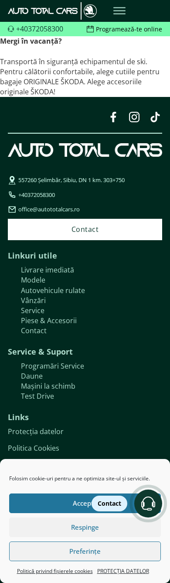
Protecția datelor (36, 431)
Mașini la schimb (48, 386)
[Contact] (148, 503)
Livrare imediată (47, 270)
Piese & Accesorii (49, 320)
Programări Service (52, 366)
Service (32, 310)
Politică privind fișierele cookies (55, 571)
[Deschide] (119, 11)
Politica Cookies (33, 448)
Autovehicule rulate (53, 290)
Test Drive (37, 396)
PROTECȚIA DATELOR (123, 571)
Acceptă (85, 503)
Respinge (85, 527)
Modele (33, 280)
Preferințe (85, 551)
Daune (32, 376)
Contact (34, 330)
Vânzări (33, 300)
